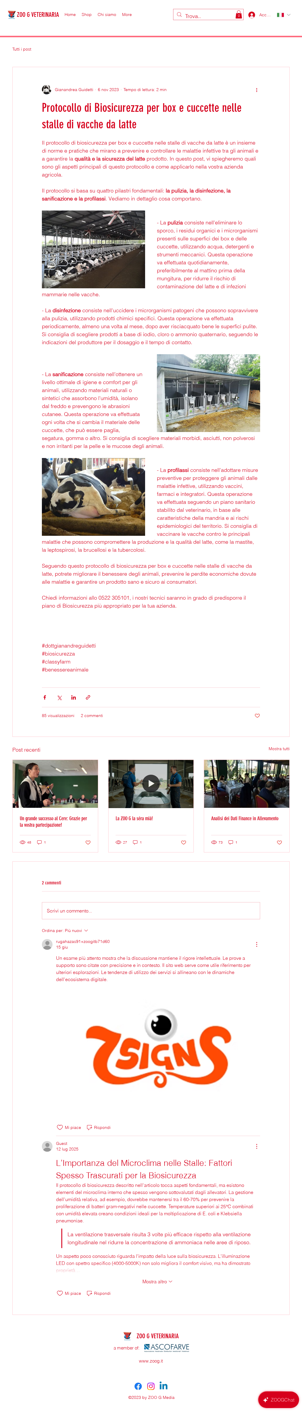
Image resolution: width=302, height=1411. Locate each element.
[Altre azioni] (256, 89)
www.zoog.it (151, 1361)
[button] (238, 14)
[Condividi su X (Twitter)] (59, 697)
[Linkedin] (163, 1386)
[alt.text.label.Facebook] (138, 1386)
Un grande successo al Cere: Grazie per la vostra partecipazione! (53, 821)
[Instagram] (151, 1386)
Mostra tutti (279, 748)
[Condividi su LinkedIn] (73, 697)
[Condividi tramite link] (88, 697)
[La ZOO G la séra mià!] (151, 784)
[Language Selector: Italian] (283, 15)
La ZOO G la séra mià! (134, 818)
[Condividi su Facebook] (44, 697)
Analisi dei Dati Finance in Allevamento (244, 818)
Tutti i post (21, 49)
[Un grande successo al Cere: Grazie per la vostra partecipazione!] (55, 784)
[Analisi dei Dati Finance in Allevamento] (246, 784)
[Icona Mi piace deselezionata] (60, 1127)
